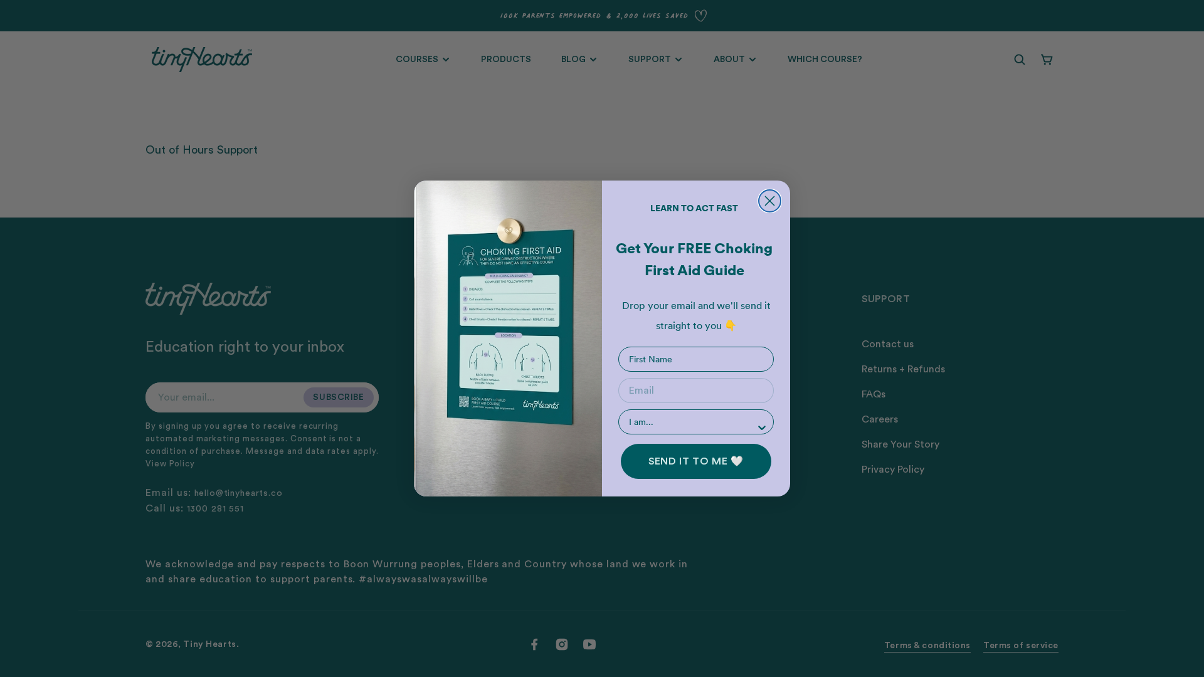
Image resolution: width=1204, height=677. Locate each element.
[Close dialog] (770, 201)
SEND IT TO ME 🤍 (696, 461)
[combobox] (692, 422)
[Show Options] (762, 427)
